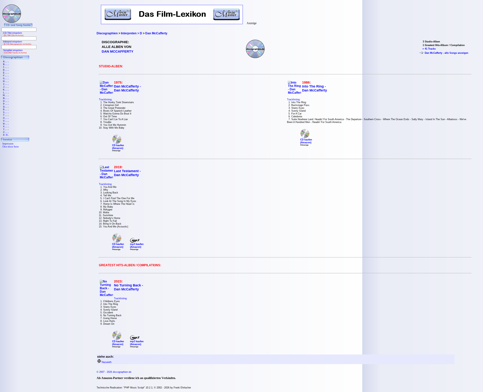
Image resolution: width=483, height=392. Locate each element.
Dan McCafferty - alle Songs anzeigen (446, 52)
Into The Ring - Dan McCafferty (314, 88)
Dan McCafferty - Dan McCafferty (127, 88)
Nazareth (107, 362)
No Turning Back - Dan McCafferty (128, 287)
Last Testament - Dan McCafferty (127, 173)
